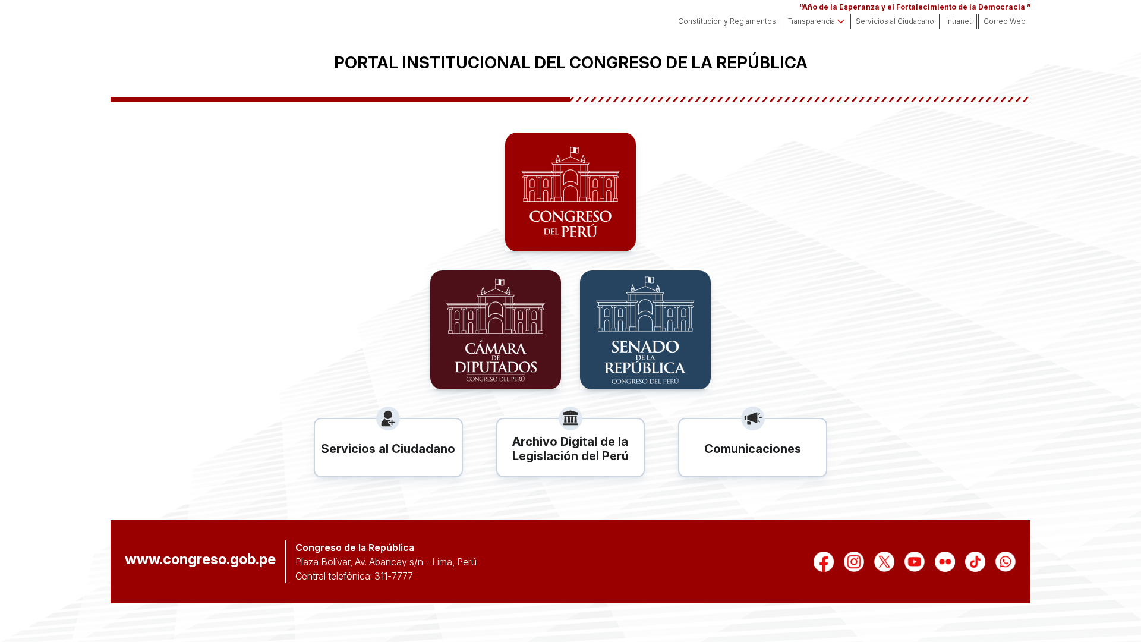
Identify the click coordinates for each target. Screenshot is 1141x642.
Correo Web (1005, 21)
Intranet (959, 21)
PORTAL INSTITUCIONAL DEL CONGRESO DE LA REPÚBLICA (571, 63)
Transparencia (811, 21)
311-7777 (393, 576)
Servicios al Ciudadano (895, 21)
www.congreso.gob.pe (200, 559)
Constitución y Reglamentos (727, 21)
